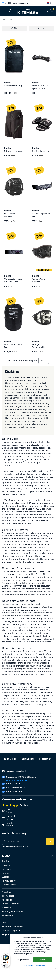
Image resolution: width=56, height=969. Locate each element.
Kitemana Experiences (13, 927)
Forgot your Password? (13, 912)
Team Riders (8, 896)
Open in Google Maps (16, 780)
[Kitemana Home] (28, 11)
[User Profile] (46, 11)
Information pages (11, 931)
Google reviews (9, 824)
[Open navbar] (4, 11)
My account (8, 916)
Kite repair (7, 900)
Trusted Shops (9, 810)
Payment (6, 869)
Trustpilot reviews (10, 817)
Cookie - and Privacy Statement (33, 965)
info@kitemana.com (16, 788)
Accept (42, 959)
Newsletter (7, 908)
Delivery (6, 865)
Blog (4, 923)
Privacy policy (8, 881)
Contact (6, 861)
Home (4, 19)
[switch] (5, 965)
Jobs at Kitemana (10, 904)
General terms (9, 885)
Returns (6, 873)
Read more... (29, 427)
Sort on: (41, 28)
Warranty (6, 877)
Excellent (24, 805)
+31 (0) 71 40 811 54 (14, 784)
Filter (16, 28)
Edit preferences (23, 959)
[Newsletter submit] (50, 841)
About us (6, 892)
